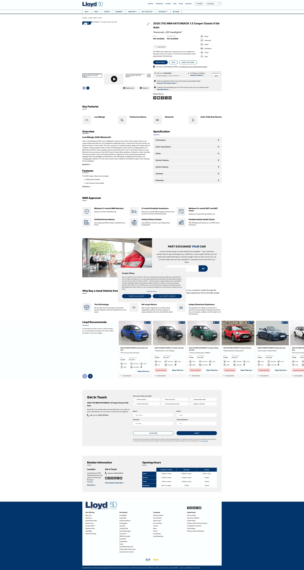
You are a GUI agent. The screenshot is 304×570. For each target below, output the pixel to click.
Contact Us (188, 3)
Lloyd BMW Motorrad (126, 546)
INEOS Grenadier (124, 536)
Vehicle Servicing (91, 533)
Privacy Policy (191, 515)
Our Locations (157, 523)
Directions (90, 485)
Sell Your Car (147, 12)
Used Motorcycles (91, 520)
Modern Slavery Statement (195, 531)
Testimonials (159, 3)
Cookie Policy (191, 520)
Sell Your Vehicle (158, 515)
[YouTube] (200, 508)
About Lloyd (157, 520)
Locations (168, 3)
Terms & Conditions (193, 518)
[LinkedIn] (194, 508)
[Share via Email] (158, 97)
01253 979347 (167, 73)
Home (84, 18)
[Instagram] (191, 508)
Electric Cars (89, 523)
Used (96, 12)
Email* (179, 411)
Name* (135, 411)
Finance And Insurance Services (197, 523)
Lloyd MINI (122, 518)
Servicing (132, 12)
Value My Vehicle (162, 89)
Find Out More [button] (151, 291)
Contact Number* (182, 420)
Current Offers (90, 525)
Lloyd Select (157, 533)
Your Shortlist (157, 518)
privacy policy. (204, 441)
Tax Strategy (191, 528)
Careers (155, 525)
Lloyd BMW (123, 515)
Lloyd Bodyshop (158, 536)
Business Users (90, 528)
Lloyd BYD (122, 539)
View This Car (143, 371)
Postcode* (136, 420)
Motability (162, 12)
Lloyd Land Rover (124, 520)
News (155, 528)
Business (119, 12)
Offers (106, 12)
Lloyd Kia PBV (123, 528)
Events (181, 3)
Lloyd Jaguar (123, 523)
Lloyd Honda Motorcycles (127, 549)
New (86, 12)
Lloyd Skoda (123, 541)
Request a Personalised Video (166, 83)
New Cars (89, 515)
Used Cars (92, 18)
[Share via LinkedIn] (170, 97)
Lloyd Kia (122, 525)
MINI (100, 18)
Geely (121, 544)
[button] (136, 296)
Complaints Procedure (194, 525)
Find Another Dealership (114, 482)
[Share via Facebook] (162, 97)
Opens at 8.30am (169, 75)
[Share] (154, 97)
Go (203, 268)
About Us (150, 3)
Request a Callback (196, 75)
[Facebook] (188, 508)
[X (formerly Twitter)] (197, 508)
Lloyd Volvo (122, 533)
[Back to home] (92, 4)
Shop (174, 3)
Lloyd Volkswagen (125, 531)
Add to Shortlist (162, 47)
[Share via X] (166, 97)
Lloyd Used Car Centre (126, 552)
